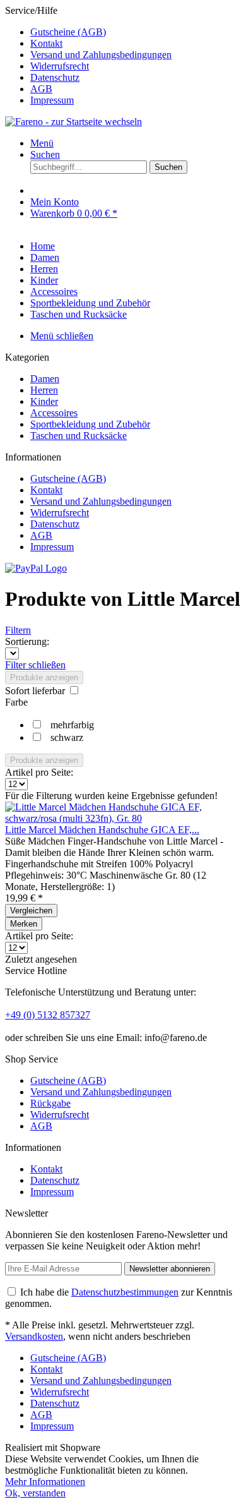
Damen (44, 378)
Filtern (18, 630)
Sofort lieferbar (36, 690)
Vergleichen (31, 910)
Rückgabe (50, 1103)
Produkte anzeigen (44, 677)
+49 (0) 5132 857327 (47, 1014)
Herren (44, 390)
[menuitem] (135, 32)
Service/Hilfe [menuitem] (88, 55)
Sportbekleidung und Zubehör (90, 424)
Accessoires (54, 412)
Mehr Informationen (45, 1481)
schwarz (66, 737)
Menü (42, 143)
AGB (41, 88)
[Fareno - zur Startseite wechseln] (73, 121)
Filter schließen (35, 664)
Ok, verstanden (35, 1493)
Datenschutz (54, 77)
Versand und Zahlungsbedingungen (101, 54)
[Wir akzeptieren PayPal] (36, 568)
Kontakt (46, 43)
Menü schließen (61, 335)
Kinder (44, 401)
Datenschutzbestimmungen (125, 1292)
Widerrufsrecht (59, 66)
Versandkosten (34, 1336)
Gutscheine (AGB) (68, 32)
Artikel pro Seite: (39, 772)
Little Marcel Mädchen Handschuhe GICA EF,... (102, 829)
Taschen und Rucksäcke (78, 435)
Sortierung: (27, 641)
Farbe (16, 702)
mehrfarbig (72, 724)
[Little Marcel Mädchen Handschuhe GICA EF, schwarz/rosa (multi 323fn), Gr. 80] (123, 818)
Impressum (52, 100)
